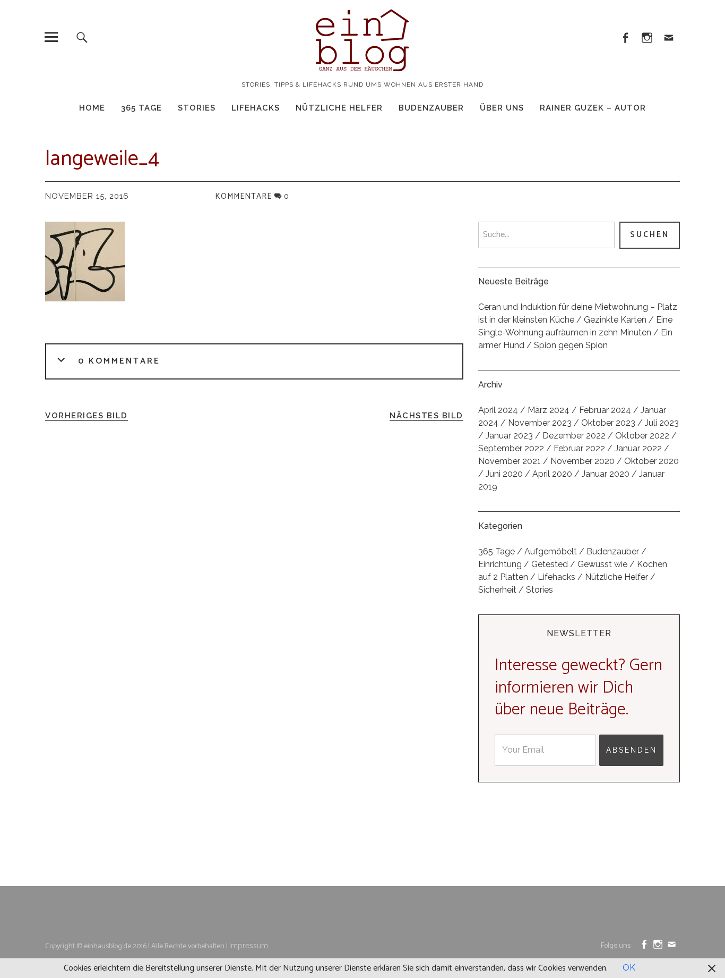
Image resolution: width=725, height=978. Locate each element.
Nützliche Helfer (339, 108)
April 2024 (498, 410)
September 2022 (511, 448)
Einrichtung (500, 564)
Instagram (647, 37)
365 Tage (141, 108)
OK (629, 968)
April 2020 (552, 474)
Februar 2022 (579, 448)
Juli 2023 (662, 423)
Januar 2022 (638, 448)
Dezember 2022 (574, 436)
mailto (669, 37)
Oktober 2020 (651, 461)
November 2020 (582, 461)
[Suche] (82, 37)
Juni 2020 (504, 474)
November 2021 (509, 461)
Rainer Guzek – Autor (593, 108)
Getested (549, 564)
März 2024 (548, 410)
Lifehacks (255, 108)
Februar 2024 (605, 410)
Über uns (502, 108)
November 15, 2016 (87, 196)
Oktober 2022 (642, 436)
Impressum (248, 945)
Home (92, 108)
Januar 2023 (509, 436)
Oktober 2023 (608, 423)
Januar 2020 (605, 474)
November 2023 (540, 423)
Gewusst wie (602, 564)
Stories (196, 108)
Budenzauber (431, 108)
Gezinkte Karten (615, 320)
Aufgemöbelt (550, 551)
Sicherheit (497, 590)
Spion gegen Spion (571, 345)
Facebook (625, 37)
